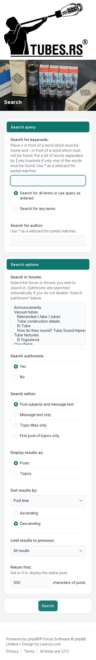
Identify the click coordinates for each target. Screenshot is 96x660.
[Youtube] (13, 626)
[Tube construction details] (45, 321)
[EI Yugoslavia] (45, 339)
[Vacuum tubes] (45, 312)
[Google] (17, 626)
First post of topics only (39, 435)
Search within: (23, 394)
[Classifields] (45, 344)
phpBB (33, 639)
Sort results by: (23, 490)
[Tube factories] (45, 335)
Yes (23, 366)
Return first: (20, 567)
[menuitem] (12, 651)
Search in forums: (26, 277)
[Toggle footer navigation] (90, 626)
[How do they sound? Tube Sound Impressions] (45, 330)
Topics (25, 473)
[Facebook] (5, 626)
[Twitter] (9, 626)
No (22, 377)
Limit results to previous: (32, 540)
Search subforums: (27, 356)
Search (48, 606)
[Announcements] (45, 307)
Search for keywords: (29, 139)
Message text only (35, 414)
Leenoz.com (50, 644)
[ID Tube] (45, 326)
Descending (30, 523)
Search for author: (26, 225)
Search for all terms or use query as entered (50, 195)
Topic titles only (33, 425)
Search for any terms (37, 208)
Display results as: (27, 452)
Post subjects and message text (47, 404)
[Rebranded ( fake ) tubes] (45, 316)
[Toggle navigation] (90, 30)
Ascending (29, 513)
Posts (24, 463)
